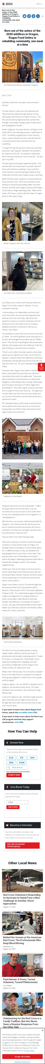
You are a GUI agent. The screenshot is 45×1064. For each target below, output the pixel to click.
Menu (40, 4)
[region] (22, 1046)
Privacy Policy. (29, 1050)
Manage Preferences (22, 1062)
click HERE (19, 722)
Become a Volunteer (21, 825)
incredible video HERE (28, 712)
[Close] (42, 1030)
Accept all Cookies (22, 1056)
